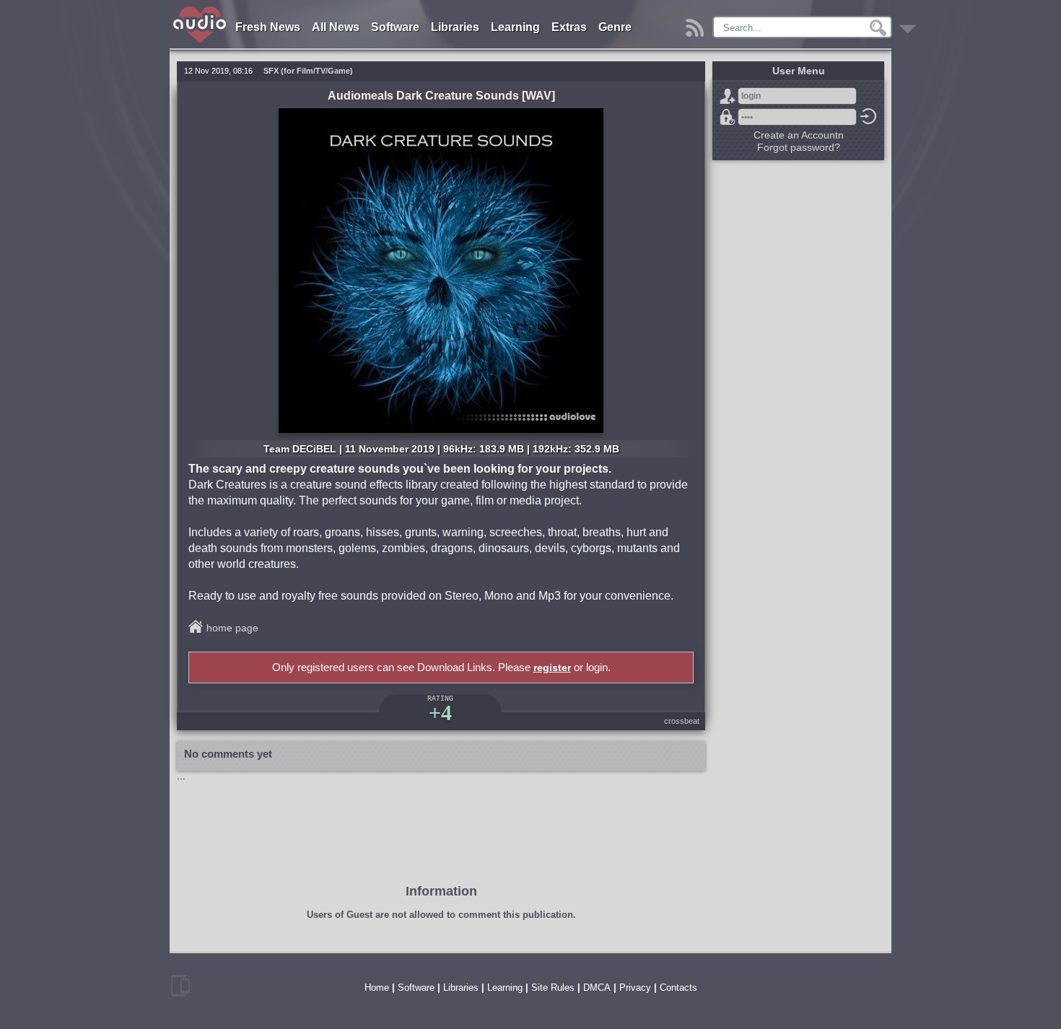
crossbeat (681, 721)
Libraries (455, 27)
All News (335, 27)
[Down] (910, 24)
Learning (515, 27)
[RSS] (697, 24)
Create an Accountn (799, 135)
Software (395, 27)
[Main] (200, 9)
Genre (615, 27)
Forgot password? (727, 117)
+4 (440, 712)
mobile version (180, 986)
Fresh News (267, 27)
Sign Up (727, 96)
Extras (569, 27)
